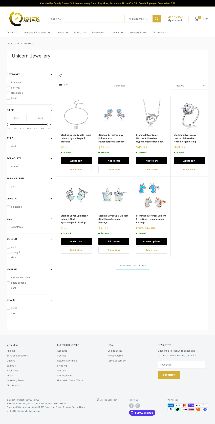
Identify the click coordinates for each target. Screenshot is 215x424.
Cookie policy (115, 350)
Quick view (76, 169)
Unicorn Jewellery (24, 43)
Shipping (62, 365)
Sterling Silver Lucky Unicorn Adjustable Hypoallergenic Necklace (150, 138)
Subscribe (169, 374)
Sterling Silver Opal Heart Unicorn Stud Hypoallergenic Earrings (74, 219)
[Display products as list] (66, 85)
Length (11, 198)
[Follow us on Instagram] (137, 405)
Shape (11, 299)
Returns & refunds (67, 360)
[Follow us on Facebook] (131, 405)
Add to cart (76, 160)
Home (9, 43)
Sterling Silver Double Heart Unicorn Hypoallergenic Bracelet (76, 138)
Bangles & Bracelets (35, 32)
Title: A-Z (179, 85)
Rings (116, 32)
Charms (60, 32)
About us (62, 350)
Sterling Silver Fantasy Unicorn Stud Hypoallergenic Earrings (111, 138)
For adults (14, 158)
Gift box (61, 370)
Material (13, 269)
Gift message (64, 375)
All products (159, 32)
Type (10, 138)
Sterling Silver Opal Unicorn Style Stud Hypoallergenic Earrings (151, 219)
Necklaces (98, 32)
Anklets (11, 32)
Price (10, 110)
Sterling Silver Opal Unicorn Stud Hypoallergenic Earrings (113, 219)
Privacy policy (115, 355)
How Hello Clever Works (70, 380)
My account (175, 20)
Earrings (78, 32)
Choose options (151, 241)
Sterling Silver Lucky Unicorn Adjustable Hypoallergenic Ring (185, 138)
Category (13, 74)
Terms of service (117, 360)
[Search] (157, 18)
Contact (61, 355)
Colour (12, 238)
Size (9, 218)
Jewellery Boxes (138, 32)
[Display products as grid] (60, 85)
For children (15, 178)
